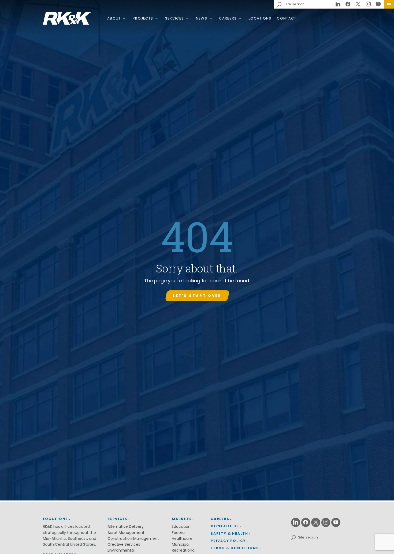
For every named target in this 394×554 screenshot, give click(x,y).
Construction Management (133, 538)
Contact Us (389, 4)
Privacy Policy (228, 540)
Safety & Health (229, 533)
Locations (260, 18)
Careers (228, 18)
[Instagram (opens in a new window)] (368, 4)
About (114, 18)
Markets (182, 519)
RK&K (67, 18)
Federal (178, 532)
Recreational (183, 550)
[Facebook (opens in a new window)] (348, 4)
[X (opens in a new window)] (358, 4)
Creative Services (123, 544)
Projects (143, 18)
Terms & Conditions (235, 548)
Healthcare (182, 538)
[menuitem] (389, 4)
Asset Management (125, 532)
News (201, 18)
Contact (286, 18)
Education (181, 526)
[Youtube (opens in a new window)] (378, 4)
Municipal (180, 544)
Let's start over (197, 295)
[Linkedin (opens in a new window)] (338, 4)
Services (174, 18)
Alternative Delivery (125, 526)
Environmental (121, 550)
